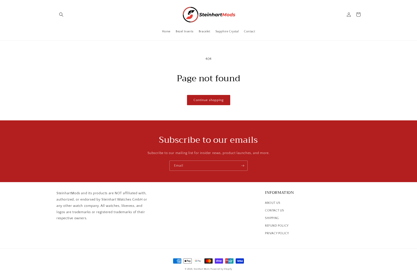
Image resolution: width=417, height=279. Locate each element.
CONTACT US (274, 210)
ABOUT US (272, 203)
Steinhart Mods (202, 269)
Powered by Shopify (221, 269)
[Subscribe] (242, 166)
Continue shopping (209, 100)
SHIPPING (272, 218)
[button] (61, 14)
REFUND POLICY (277, 226)
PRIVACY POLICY (277, 233)
